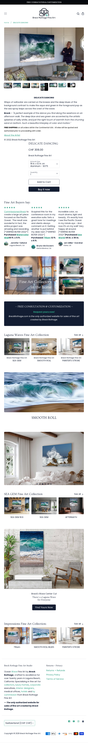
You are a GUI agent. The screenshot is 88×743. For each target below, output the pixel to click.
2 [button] (39, 484)
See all (77, 334)
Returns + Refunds (55, 670)
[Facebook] (69, 721)
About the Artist (12, 135)
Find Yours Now (44, 607)
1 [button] (37, 484)
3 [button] (42, 484)
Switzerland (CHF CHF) (18, 723)
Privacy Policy (53, 674)
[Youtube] (74, 721)
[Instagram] (78, 721)
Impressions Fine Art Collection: (25, 624)
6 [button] (50, 484)
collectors (9, 684)
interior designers (25, 688)
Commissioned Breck (15, 211)
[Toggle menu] (5, 13)
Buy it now (44, 189)
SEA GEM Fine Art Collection (23, 494)
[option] (44, 458)
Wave (14, 671)
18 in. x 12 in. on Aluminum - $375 (39, 165)
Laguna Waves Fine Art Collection (26, 335)
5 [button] (48, 484)
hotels (24, 691)
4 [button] (45, 484)
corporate (35, 684)
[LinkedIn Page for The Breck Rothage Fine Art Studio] (83, 721)
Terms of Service (55, 678)
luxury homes (22, 684)
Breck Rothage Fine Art (40, 155)
